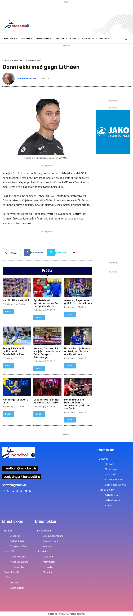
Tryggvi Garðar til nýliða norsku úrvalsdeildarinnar (14, 351)
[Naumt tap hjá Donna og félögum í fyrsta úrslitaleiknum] (78, 336)
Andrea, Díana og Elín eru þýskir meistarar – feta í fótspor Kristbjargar (46, 353)
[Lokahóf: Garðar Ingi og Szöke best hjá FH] (47, 387)
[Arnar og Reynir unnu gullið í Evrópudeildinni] (78, 287)
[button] (126, 38)
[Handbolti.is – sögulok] (17, 287)
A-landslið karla (34, 61)
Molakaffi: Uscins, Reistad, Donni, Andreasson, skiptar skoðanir (76, 404)
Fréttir (5, 61)
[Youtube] (26, 491)
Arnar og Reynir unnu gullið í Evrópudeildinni (78, 302)
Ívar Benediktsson (27, 79)
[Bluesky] (30, 491)
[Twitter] (17, 491)
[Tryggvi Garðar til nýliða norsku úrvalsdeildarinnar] (17, 336)
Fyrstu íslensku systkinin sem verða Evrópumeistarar (45, 303)
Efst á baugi (8, 304)
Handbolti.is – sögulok (16, 300)
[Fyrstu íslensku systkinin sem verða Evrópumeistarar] (47, 287)
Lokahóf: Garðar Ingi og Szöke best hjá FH (46, 401)
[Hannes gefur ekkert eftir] (17, 387)
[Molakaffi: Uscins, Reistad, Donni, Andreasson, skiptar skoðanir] (78, 387)
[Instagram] (8, 491)
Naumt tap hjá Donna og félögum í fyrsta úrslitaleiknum (77, 351)
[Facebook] (4, 491)
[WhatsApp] (21, 491)
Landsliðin (17, 61)
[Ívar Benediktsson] (9, 79)
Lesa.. (8, 311)
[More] (74, 252)
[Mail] (12, 491)
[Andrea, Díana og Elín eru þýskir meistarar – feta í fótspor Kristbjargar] (47, 336)
